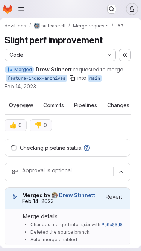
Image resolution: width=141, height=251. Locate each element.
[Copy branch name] (72, 77)
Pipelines (85, 105)
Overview (21, 105)
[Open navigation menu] (21, 9)
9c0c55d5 (112, 225)
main (94, 78)
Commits (53, 105)
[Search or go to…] (111, 9)
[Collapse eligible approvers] (121, 171)
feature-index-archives (36, 78)
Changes (118, 105)
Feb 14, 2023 (20, 86)
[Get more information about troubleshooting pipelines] (87, 148)
